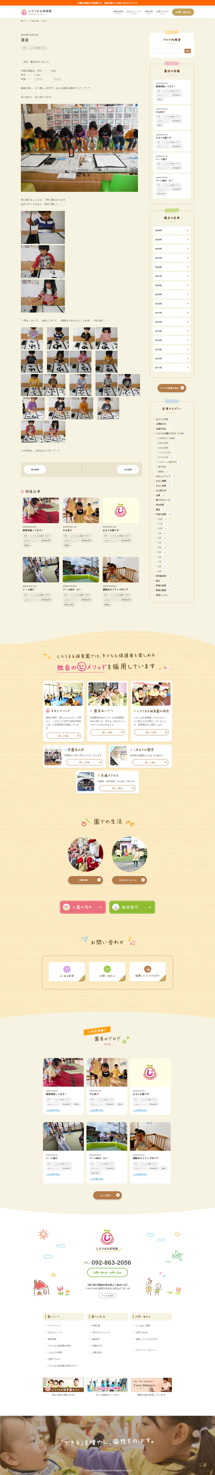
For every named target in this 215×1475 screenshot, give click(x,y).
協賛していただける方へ (147, 1338)
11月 (162, 523)
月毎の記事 (163, 514)
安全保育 (162, 504)
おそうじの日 (164, 419)
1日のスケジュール (101, 1332)
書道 (160, 509)
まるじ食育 (163, 485)
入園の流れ (97, 1352)
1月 (162, 533)
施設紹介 (96, 1338)
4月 (162, 547)
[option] (63, 1086)
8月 (162, 566)
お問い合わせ (142, 1332)
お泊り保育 (165, 447)
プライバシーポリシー (146, 1349)
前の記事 (35, 469)
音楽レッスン (164, 594)
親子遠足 (164, 466)
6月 (162, 556)
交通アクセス (54, 1358)
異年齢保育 (163, 575)
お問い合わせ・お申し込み (107, 1272)
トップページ (54, 1325)
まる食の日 (163, 490)
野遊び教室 (163, 590)
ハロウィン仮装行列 (169, 461)
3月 (162, 542)
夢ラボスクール (165, 499)
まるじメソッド (166, 476)
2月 (162, 537)
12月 (24, 47)
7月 (162, 561)
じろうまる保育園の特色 (59, 1345)
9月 (162, 571)
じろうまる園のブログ (38, 47)
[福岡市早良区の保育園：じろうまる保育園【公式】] (36, 12)
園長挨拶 (52, 1338)
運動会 (163, 471)
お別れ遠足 (165, 442)
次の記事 (128, 469)
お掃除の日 (163, 423)
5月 (162, 552)
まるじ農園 (163, 480)
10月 (162, 518)
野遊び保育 (163, 585)
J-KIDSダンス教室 (168, 438)
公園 (160, 495)
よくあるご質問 (143, 1325)
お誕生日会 (163, 428)
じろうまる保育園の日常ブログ (62, 1365)
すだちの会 (165, 457)
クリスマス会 (166, 452)
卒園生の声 (97, 1345)
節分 (160, 580)
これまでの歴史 (55, 1352)
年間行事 (96, 1325)
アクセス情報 (107, 1295)
